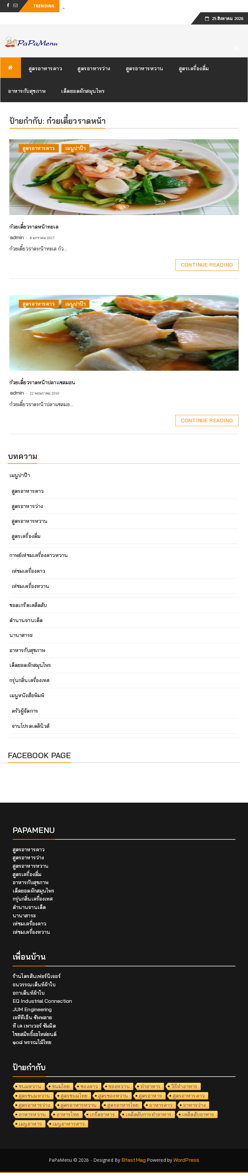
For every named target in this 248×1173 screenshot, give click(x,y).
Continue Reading (207, 264)
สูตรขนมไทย (74, 1095)
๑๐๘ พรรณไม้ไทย (32, 1042)
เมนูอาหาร (30, 1123)
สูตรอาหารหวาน (144, 68)
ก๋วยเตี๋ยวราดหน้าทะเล (33, 226)
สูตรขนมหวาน (34, 1095)
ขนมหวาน (30, 1086)
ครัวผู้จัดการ (25, 711)
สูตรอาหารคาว (45, 68)
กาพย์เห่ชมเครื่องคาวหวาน (38, 555)
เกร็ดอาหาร (102, 1114)
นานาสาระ (21, 635)
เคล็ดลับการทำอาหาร (149, 1114)
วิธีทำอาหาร (184, 1086)
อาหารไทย (68, 1114)
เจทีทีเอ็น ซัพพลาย (32, 1017)
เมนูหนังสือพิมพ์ (26, 695)
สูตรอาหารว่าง (94, 68)
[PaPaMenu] (10, 67)
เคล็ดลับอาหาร (198, 1114)
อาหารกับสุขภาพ (27, 91)
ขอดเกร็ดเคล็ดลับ (28, 605)
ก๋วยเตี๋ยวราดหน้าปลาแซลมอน (42, 382)
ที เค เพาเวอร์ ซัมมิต (34, 1025)
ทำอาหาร (150, 1086)
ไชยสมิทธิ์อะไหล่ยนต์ (35, 1034)
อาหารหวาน (32, 1114)
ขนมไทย (61, 1086)
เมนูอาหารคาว (69, 1123)
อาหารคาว (160, 1105)
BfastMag (133, 1160)
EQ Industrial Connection (42, 1001)
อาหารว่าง (194, 1105)
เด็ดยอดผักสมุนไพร (83, 91)
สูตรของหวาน (113, 1095)
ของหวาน (119, 1086)
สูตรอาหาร (150, 1095)
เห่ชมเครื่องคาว (28, 571)
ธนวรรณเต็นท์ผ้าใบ (34, 984)
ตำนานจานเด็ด (26, 620)
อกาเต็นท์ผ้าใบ (29, 993)
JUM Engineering (32, 1009)
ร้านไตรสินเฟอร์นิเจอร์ (37, 976)
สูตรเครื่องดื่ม (194, 68)
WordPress (186, 1160)
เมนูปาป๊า (75, 148)
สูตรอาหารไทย (123, 1105)
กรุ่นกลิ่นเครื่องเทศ (29, 680)
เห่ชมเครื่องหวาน (30, 586)
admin (17, 237)
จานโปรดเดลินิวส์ (30, 726)
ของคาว (89, 1086)
